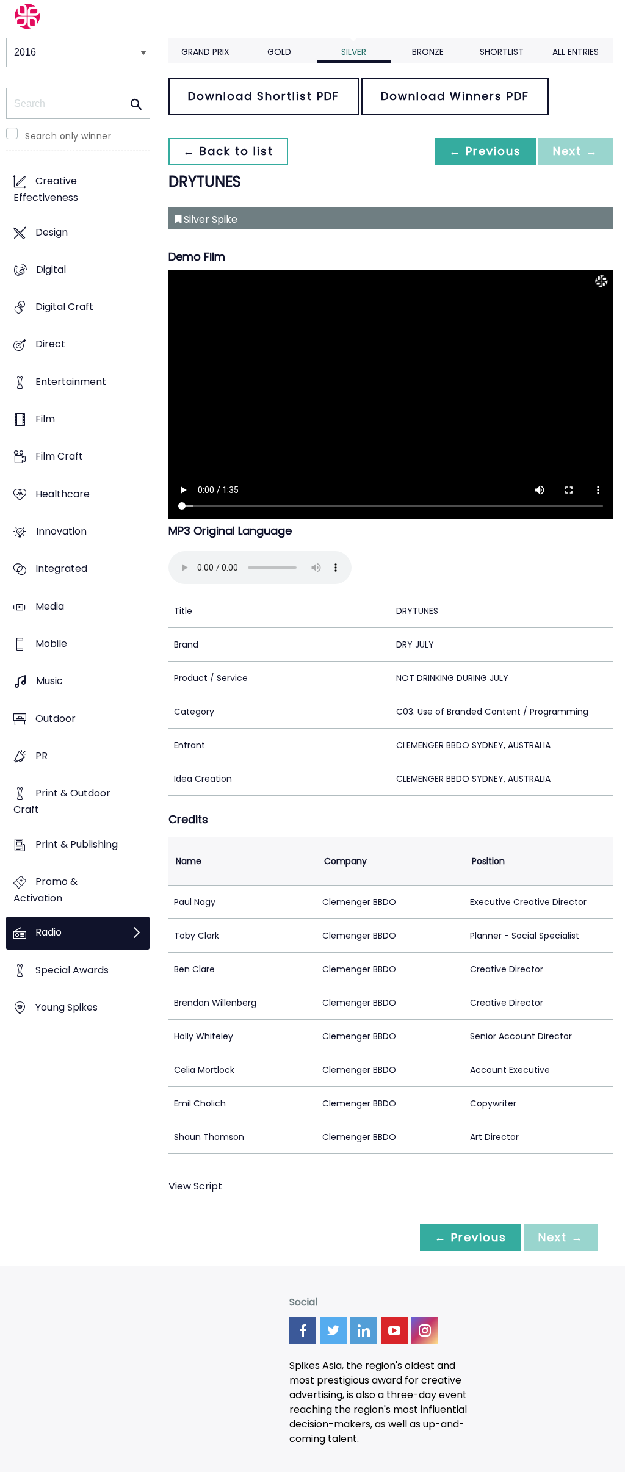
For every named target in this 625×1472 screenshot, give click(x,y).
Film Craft (59, 457)
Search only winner (68, 136)
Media (49, 606)
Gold (279, 52)
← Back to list (228, 151)
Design (51, 232)
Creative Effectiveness (45, 190)
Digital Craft (64, 307)
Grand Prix (205, 52)
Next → (575, 151)
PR (41, 756)
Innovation (61, 532)
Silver (353, 52)
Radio (48, 933)
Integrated (61, 569)
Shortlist (502, 52)
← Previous (485, 151)
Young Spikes (66, 1007)
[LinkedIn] (363, 1330)
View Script (195, 1186)
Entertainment (70, 382)
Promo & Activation (45, 890)
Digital (51, 269)
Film (45, 420)
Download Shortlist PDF (263, 96)
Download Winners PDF (455, 96)
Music (49, 681)
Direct (50, 344)
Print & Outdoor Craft (61, 802)
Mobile (51, 644)
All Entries (575, 52)
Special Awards (72, 970)
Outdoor (55, 719)
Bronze (428, 52)
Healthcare (62, 494)
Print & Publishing (76, 844)
